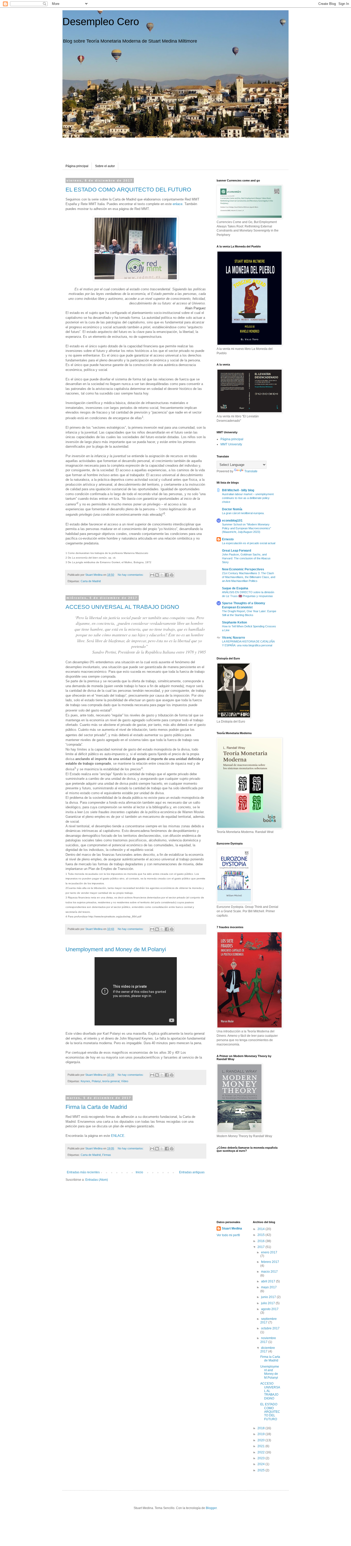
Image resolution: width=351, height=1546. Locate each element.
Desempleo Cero (100, 21)
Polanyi (96, 1081)
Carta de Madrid (91, 581)
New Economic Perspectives (243, 569)
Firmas (106, 1154)
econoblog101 (232, 520)
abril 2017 (268, 1281)
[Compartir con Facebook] (166, 575)
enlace (177, 204)
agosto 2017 (270, 1309)
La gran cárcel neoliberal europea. (243, 513)
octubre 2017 (270, 1328)
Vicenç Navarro (233, 637)
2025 (261, 1470)
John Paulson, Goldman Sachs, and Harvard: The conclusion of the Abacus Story (246, 558)
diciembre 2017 (267, 1349)
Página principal (77, 166)
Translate (250, 471)
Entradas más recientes (83, 1172)
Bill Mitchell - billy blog (238, 490)
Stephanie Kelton (234, 622)
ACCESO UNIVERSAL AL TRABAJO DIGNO (122, 607)
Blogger (211, 1508)
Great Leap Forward (236, 550)
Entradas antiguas (192, 1172)
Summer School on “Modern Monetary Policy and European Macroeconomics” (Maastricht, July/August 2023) (246, 528)
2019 (261, 1434)
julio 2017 (268, 1303)
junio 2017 (269, 1297)
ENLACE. (118, 1136)
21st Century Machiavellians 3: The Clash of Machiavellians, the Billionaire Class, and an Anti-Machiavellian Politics (248, 577)
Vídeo (124, 1081)
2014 (261, 1229)
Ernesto (228, 539)
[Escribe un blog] (157, 575)
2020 (261, 1440)
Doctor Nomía (232, 509)
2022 (261, 1452)
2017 (261, 1247)
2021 (261, 1446)
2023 (261, 1458)
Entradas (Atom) (96, 1180)
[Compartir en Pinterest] (171, 575)
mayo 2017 (269, 1287)
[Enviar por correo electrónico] (152, 575)
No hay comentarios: (131, 574)
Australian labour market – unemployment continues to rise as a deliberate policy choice (248, 498)
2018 (261, 1428)
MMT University (231, 444)
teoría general (110, 1081)
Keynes (85, 1081)
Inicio (139, 1172)
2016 (261, 1241)
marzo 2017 (269, 1271)
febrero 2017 (270, 1262)
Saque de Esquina (235, 588)
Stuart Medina (232, 1228)
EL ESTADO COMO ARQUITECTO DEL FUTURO (128, 189)
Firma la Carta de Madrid (96, 1107)
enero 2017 (269, 1252)
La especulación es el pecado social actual (248, 543)
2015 (261, 1235)
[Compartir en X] (161, 575)
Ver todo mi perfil (228, 1235)
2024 (261, 1464)
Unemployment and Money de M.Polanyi (116, 949)
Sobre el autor (105, 166)
